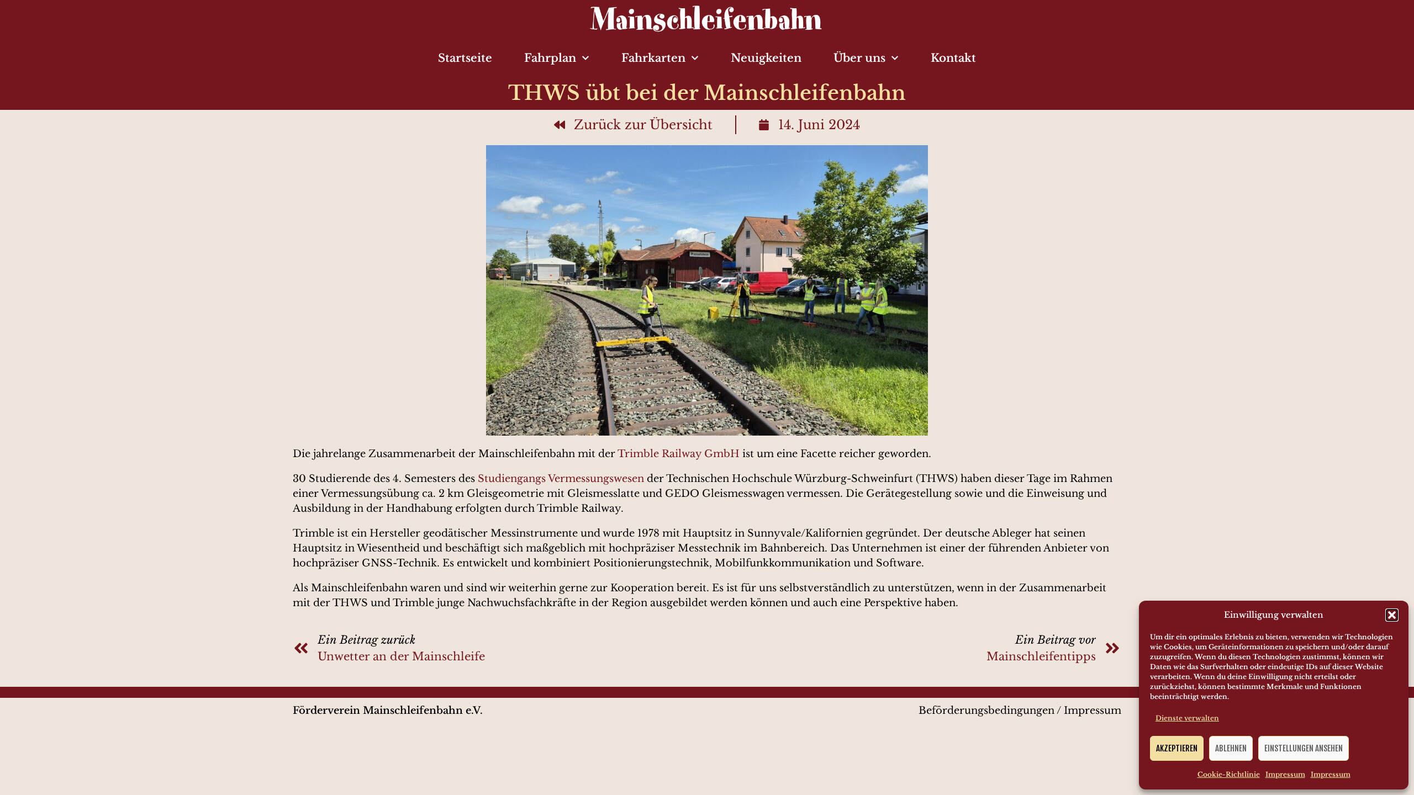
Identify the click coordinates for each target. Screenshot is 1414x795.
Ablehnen (1231, 748)
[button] (1391, 615)
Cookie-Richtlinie (1228, 774)
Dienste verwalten (1187, 718)
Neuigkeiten (766, 58)
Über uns (859, 58)
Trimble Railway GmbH (680, 454)
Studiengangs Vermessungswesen (561, 479)
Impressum (1285, 774)
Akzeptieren (1176, 748)
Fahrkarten (653, 58)
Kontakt (953, 58)
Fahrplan (550, 58)
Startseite (465, 58)
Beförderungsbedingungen (986, 710)
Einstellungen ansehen (1303, 748)
